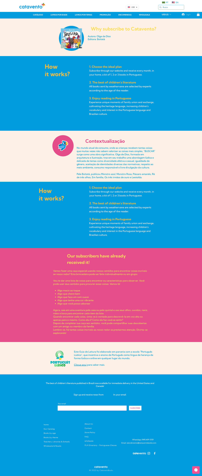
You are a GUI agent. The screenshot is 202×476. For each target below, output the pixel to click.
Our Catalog (49, 429)
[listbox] (166, 14)
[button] (166, 14)
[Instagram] (149, 453)
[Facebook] (154, 453)
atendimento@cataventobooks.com (141, 443)
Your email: (62, 404)
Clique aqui (80, 364)
